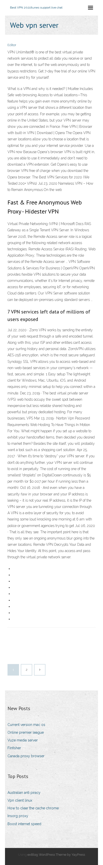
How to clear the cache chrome (33, 808)
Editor (12, 45)
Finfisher (14, 748)
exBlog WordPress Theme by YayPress (56, 854)
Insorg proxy (18, 816)
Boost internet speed (24, 824)
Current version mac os (26, 725)
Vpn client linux (20, 800)
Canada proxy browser (26, 756)
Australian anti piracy (24, 793)
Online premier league (26, 732)
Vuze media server (23, 740)
